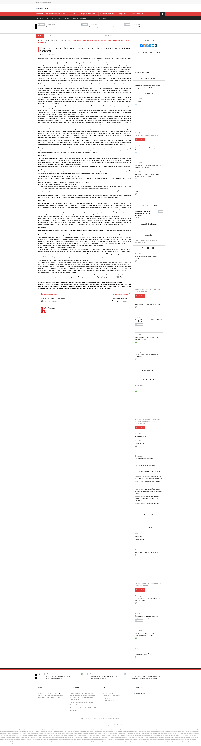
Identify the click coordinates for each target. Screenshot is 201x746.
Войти (137, 533)
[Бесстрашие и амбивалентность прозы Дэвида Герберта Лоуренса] (139, 181)
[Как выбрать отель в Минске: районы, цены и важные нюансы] (139, 605)
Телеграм (162, 2)
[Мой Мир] (150, 45)
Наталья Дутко (140, 388)
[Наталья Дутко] (149, 403)
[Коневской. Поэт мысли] (127, 26)
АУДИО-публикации (88, 14)
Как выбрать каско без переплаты (146, 552)
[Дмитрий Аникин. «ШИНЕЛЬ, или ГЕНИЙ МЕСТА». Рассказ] (139, 327)
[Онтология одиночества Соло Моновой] (84, 26)
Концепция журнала (53, 18)
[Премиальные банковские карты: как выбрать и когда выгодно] (139, 623)
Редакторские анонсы (58, 40)
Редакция (52, 54)
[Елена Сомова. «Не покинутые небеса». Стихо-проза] (139, 362)
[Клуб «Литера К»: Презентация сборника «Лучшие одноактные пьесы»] (41, 676)
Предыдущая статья (49, 294)
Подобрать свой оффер (142, 72)
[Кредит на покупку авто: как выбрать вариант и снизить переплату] (139, 640)
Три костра (49, 27)
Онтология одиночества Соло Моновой (101, 27)
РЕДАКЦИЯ (67, 18)
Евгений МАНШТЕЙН (119, 299)
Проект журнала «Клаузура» (47, 58)
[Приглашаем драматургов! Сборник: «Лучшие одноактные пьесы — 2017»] (84, 676)
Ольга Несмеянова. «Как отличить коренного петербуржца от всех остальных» (147, 498)
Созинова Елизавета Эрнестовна (145, 465)
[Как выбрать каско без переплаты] (149, 567)
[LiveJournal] (156, 45)
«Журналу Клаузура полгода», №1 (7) (107, 277)
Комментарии (140, 539)
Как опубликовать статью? (81, 18)
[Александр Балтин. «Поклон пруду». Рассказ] (139, 309)
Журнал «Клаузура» (44, 97)
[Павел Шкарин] (139, 448)
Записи (138, 536)
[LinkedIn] (153, 45)
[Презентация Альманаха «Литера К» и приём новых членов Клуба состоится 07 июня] (127, 676)
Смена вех (138, 191)
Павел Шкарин (139, 443)
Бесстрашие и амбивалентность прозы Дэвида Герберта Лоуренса (147, 175)
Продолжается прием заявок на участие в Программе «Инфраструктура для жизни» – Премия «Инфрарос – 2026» (148, 653)
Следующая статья (120, 294)
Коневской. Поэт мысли (139, 27)
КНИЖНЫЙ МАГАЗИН (107, 14)
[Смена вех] (139, 196)
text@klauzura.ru (111, 698)
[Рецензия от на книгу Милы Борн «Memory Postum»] (139, 155)
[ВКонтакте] (141, 45)
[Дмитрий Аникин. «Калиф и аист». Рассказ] (149, 273)
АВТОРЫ (73, 14)
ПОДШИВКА (123, 14)
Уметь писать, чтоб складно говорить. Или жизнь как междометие (148, 166)
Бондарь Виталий (140, 436)
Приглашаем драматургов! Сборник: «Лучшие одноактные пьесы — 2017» (103, 677)
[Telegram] (147, 45)
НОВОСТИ (39, 14)
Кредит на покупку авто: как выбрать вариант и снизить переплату (146, 634)
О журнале (39, 18)
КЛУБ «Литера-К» (138, 14)
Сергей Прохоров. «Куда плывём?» (54, 299)
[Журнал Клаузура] (42, 8)
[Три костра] (41, 26)
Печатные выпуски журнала (56, 14)
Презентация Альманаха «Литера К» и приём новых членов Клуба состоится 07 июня (146, 677)
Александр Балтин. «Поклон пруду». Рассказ (149, 304)
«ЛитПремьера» (43, 118)
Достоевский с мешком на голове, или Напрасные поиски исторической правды (148, 484)
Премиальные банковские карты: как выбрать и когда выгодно (146, 617)
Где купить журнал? (100, 18)
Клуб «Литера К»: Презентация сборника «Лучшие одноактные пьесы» (59, 677)
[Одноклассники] (144, 45)
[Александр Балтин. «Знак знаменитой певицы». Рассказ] (139, 344)
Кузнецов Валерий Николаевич (144, 458)
